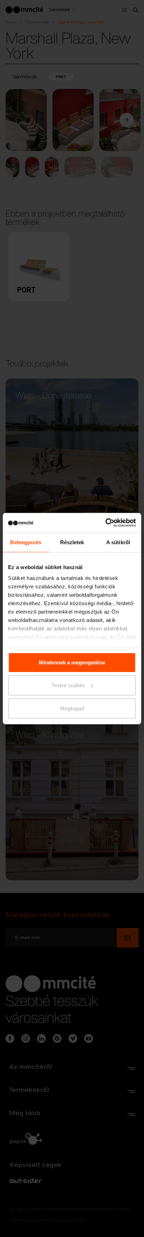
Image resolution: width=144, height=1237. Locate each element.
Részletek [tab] (72, 542)
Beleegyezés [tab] (25, 542)
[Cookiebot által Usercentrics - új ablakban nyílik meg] (105, 522)
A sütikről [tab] (118, 542)
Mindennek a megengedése (72, 662)
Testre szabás (68, 685)
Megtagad (72, 708)
